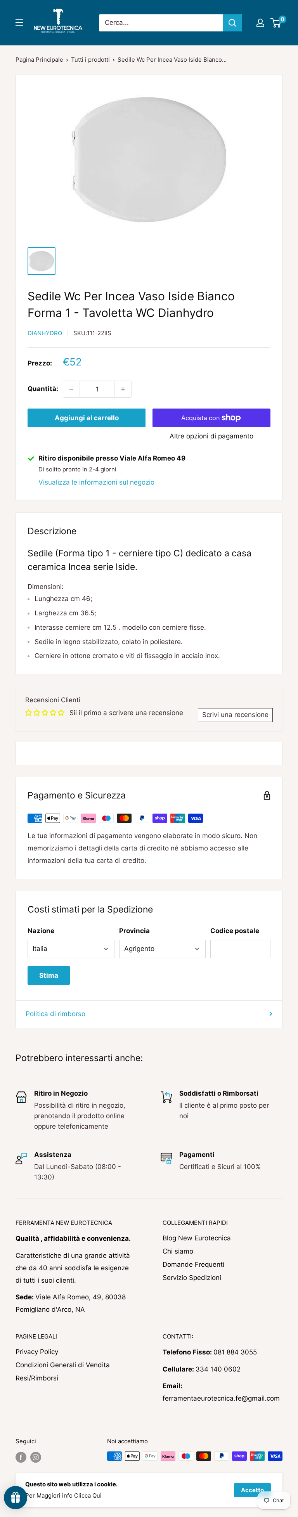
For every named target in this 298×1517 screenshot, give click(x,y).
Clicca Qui (88, 1495)
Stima (48, 975)
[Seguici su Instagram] (35, 1457)
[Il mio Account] (260, 23)
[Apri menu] (19, 22)
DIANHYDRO (45, 333)
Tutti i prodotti (90, 59)
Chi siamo (178, 1251)
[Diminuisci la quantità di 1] (71, 389)
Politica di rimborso (55, 1014)
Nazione (41, 931)
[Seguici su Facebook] (21, 1457)
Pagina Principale (39, 59)
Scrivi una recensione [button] (235, 715)
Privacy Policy (37, 1352)
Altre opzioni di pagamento (211, 436)
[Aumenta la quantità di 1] (123, 389)
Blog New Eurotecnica (197, 1238)
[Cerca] (232, 22)
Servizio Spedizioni (192, 1277)
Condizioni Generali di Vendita (63, 1365)
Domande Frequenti (193, 1264)
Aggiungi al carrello (87, 418)
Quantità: (43, 389)
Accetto (252, 1490)
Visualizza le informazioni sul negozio (96, 482)
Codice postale (234, 931)
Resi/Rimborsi (37, 1378)
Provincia (134, 931)
